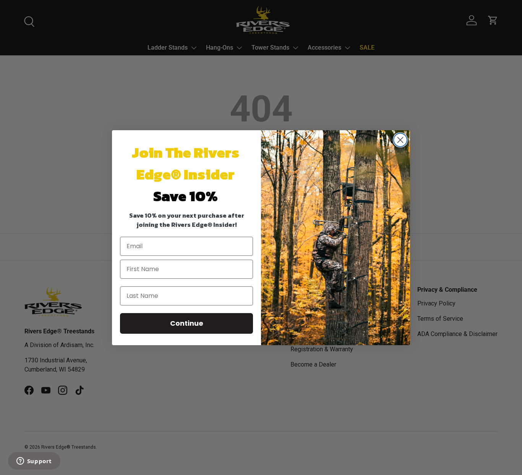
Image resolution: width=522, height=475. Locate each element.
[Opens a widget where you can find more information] (34, 461)
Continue (186, 323)
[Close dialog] (400, 140)
